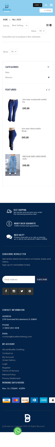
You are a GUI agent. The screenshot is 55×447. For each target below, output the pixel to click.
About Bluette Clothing (13, 349)
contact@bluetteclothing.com (17, 336)
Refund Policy (9, 374)
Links (37, 5)
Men (7, 72)
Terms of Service (10, 370)
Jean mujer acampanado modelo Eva (34, 100)
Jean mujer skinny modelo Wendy (31, 129)
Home (5, 19)
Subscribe (42, 279)
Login (4, 363)
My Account (8, 357)
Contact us (7, 353)
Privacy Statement (11, 378)
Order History (8, 360)
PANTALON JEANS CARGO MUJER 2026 (34, 157)
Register (6, 367)
